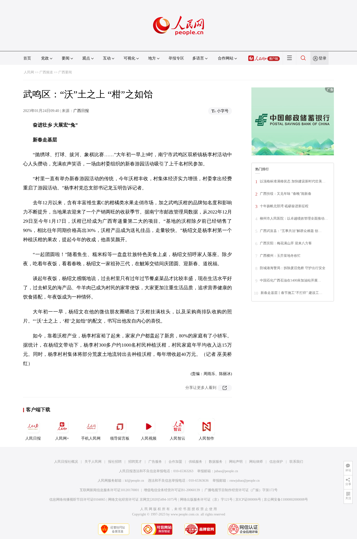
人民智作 (206, 438)
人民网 (29, 72)
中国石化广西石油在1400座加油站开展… (290, 280)
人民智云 (177, 438)
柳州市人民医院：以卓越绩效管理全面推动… (294, 218)
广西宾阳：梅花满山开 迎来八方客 (286, 243)
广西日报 (81, 111)
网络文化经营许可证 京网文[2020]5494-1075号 (142, 499)
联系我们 (296, 461)
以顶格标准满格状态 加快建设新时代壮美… (292, 181)
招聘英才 (135, 461)
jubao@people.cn (226, 471)
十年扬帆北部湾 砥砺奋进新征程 (284, 206)
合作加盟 (175, 461)
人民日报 (33, 438)
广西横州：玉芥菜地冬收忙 (280, 255)
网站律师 (256, 461)
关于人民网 (93, 461)
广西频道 (46, 72)
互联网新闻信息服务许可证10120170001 (109, 490)
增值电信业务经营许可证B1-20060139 (172, 490)
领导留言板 (119, 438)
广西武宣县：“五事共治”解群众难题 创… (291, 231)
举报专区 (176, 58)
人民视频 (148, 438)
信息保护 (276, 461)
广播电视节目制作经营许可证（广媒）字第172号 (241, 490)
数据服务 (215, 461)
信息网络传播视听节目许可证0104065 (77, 499)
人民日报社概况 (66, 461)
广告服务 (155, 461)
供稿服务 (195, 461)
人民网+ (62, 438)
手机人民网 (91, 438)
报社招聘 (115, 461)
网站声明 (236, 461)
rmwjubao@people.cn (245, 480)
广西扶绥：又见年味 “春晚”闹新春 (285, 194)
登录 (322, 58)
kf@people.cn (134, 480)
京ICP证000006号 (248, 499)
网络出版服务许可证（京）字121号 (206, 499)
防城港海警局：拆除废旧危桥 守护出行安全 (292, 268)
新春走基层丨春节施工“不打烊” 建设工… (291, 293)
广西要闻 (65, 72)
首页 (27, 58)
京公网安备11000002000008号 (286, 499)
